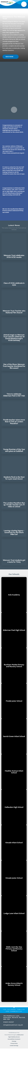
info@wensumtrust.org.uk (13, 1025)
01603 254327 (8, 1022)
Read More (9, 56)
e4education (20, 1034)
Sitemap (14, 1041)
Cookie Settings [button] (14, 1045)
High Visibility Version (14, 1037)
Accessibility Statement (14, 1039)
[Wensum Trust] (7, 2)
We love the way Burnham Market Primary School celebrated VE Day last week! (13, 210)
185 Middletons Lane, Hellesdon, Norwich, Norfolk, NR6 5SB (14, 1017)
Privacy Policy (14, 1043)
